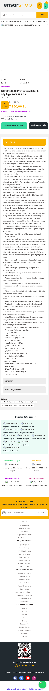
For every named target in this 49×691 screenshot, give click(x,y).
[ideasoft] (11, 689)
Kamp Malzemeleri (24, 586)
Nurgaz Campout (24, 630)
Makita (24, 615)
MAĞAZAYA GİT (38, 125)
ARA (42, 15)
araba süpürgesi (7, 402)
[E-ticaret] (24, 689)
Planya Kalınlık (24, 554)
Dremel (24, 621)
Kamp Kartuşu (24, 548)
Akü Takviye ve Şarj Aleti (24, 592)
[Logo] (18, 6)
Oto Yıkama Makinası (24, 595)
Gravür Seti (24, 583)
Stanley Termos (24, 627)
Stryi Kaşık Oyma (24, 551)
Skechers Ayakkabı (24, 563)
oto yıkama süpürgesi (9, 405)
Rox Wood (24, 633)
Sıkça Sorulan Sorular (24, 535)
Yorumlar (9, 381)
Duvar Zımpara (24, 560)
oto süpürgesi (31, 402)
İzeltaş (24, 636)
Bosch (24, 608)
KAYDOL (41, 512)
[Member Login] (39, 5)
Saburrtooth (24, 624)
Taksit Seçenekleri (13, 389)
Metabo (24, 611)
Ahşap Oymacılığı (24, 573)
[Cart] (46, 5)
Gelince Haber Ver (14, 125)
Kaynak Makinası (24, 577)
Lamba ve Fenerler (24, 598)
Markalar (24, 532)
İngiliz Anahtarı (24, 557)
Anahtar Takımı (24, 580)
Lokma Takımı (25, 566)
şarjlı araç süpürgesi (26, 405)
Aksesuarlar (24, 601)
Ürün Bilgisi (10, 142)
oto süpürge (20, 402)
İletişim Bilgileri (24, 529)
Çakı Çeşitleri (24, 545)
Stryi (24, 618)
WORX (22, 79)
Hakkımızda (24, 525)
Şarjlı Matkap (24, 589)
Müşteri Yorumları (24, 538)
